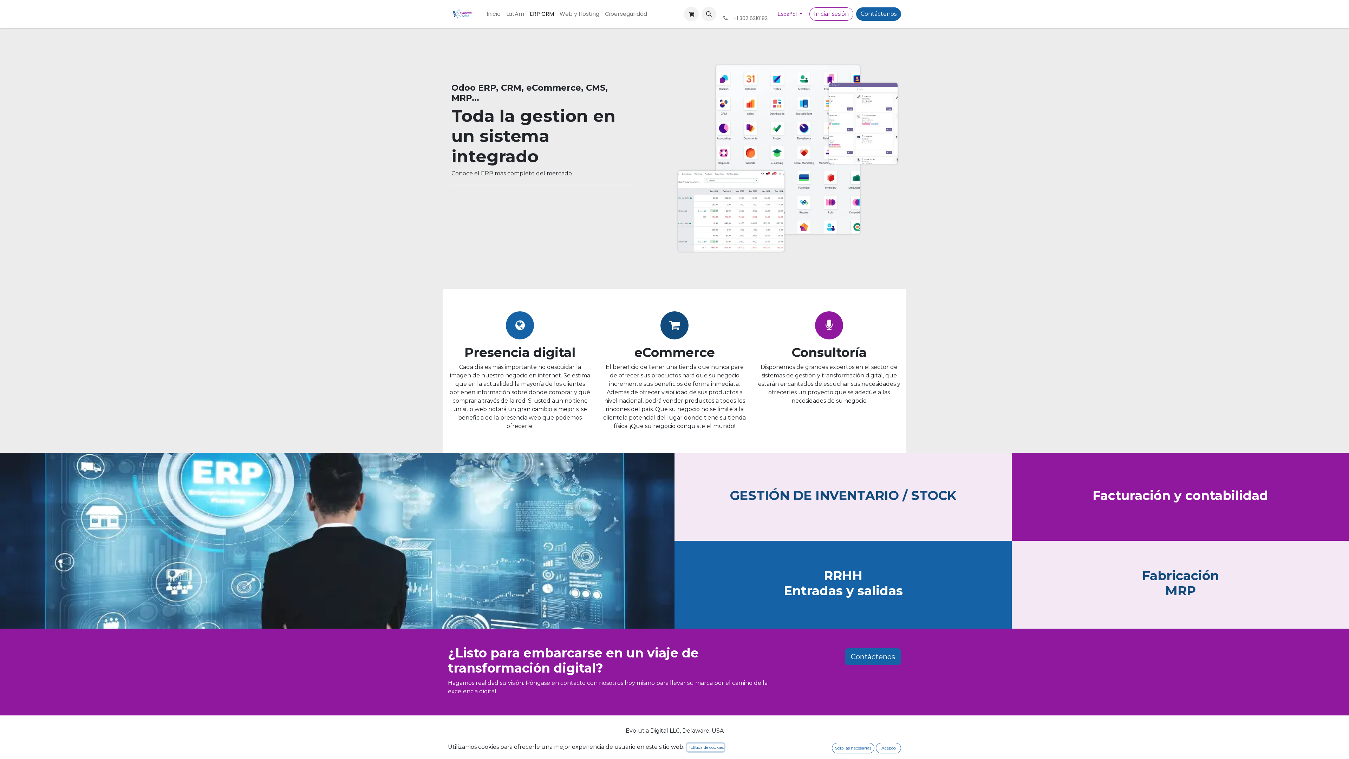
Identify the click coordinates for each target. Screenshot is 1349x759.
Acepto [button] (888, 748)
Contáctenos (879, 14)
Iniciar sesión (831, 14)
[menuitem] (493, 14)
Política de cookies (705, 747)
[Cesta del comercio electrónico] (691, 14)
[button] (709, 14)
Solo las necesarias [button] (853, 748)
